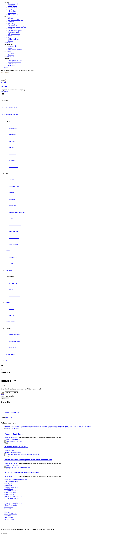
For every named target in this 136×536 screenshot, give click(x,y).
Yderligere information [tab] (12, 412)
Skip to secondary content (10, 114)
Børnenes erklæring (11, 498)
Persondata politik (11, 491)
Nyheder (7, 51)
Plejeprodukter (14, 34)
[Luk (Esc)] (6, 533)
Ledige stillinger (10, 519)
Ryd (2, 394)
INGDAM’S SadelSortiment (14, 503)
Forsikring (8, 485)
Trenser (11, 21)
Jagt (6, 67)
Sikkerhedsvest (13, 39)
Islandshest (12, 11)
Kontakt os (12, 64)
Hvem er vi (8, 516)
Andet (10, 41)
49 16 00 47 (5, 72)
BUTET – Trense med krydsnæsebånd (21, 472)
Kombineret (12, 7)
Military (11, 9)
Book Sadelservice (15, 50)
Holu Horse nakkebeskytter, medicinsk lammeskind (28, 460)
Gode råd (7, 509)
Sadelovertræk (13, 32)
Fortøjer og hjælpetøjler (17, 27)
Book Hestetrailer (14, 62)
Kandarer (11, 23)
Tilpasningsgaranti (11, 487)
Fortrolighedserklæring (13, 496)
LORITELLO (8, 43)
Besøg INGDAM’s (10, 514)
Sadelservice (12, 46)
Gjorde (10, 18)
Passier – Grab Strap (13, 434)
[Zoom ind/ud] (1, 533)
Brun (6, 417)
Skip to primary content (9, 108)
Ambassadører (9, 65)
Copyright (8, 483)
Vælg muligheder (11, 438)
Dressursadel (13, 4)
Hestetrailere (9, 57)
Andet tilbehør (13, 36)
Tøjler (10, 29)
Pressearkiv (8, 507)
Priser (10, 48)
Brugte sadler (13, 14)
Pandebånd (12, 25)
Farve (3, 392)
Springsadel (12, 6)
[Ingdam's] (4, 91)
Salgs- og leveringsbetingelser (15, 479)
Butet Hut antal (7, 396)
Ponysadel (12, 13)
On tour (11, 55)
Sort (10, 417)
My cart (4, 86)
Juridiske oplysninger (12, 481)
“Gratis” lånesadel (10, 505)
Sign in (3, 82)
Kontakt (7, 512)
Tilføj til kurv (4, 398)
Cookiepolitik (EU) (11, 492)
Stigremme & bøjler (15, 20)
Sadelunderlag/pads (15, 30)
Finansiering (8, 517)
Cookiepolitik (9, 494)
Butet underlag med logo (16, 447)
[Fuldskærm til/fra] (3, 533)
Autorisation (8, 489)
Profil (6, 501)
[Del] (5, 533)
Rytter (6, 37)
